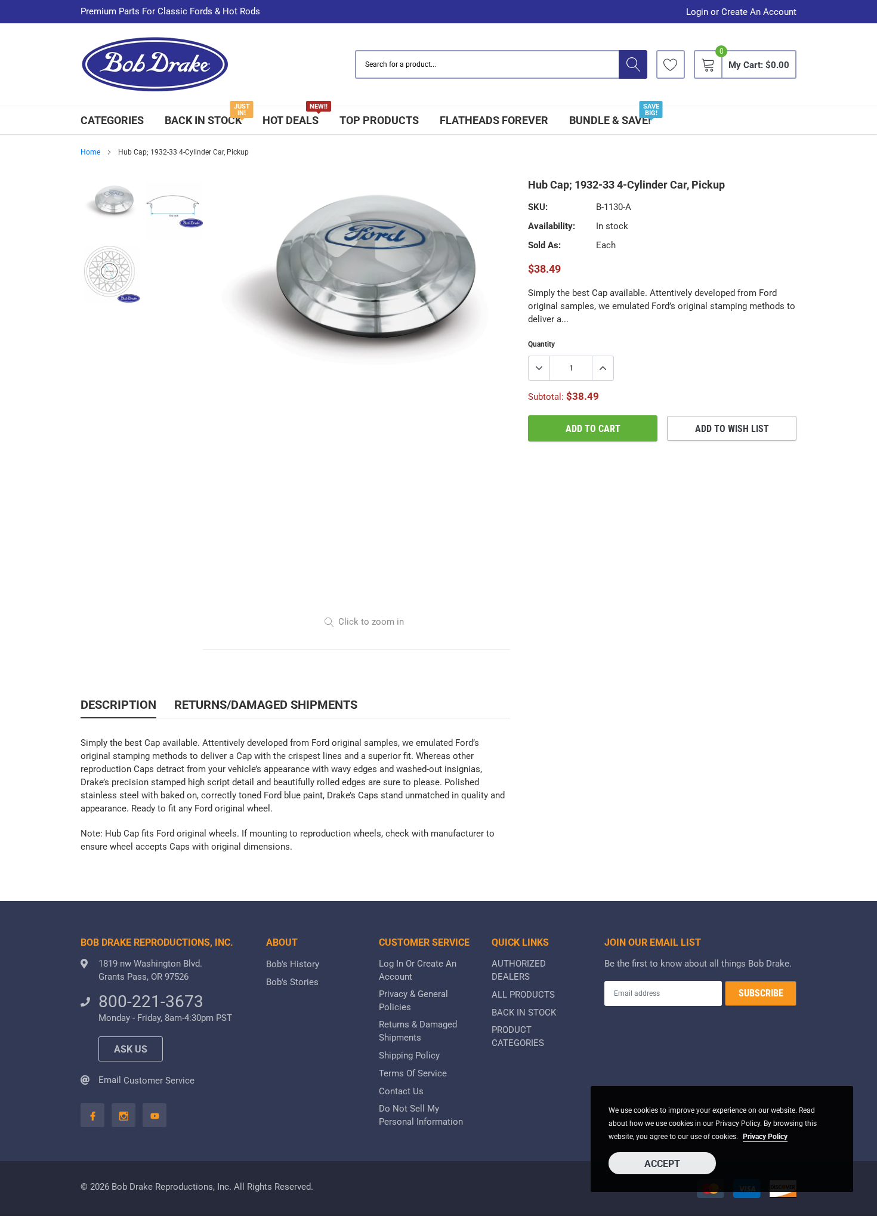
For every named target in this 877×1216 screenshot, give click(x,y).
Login (697, 12)
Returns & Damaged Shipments (418, 1031)
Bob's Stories (292, 982)
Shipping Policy (409, 1055)
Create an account (758, 12)
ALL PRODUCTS (523, 994)
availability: (551, 226)
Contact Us (401, 1091)
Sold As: (544, 245)
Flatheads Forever (494, 120)
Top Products (379, 120)
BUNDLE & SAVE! (610, 120)
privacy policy (765, 1136)
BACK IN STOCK (203, 120)
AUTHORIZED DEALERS (519, 970)
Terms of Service (413, 1073)
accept (662, 1163)
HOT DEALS (291, 120)
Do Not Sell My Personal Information (421, 1115)
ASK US (130, 1049)
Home (90, 152)
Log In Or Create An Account (417, 970)
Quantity (541, 344)
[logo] (155, 64)
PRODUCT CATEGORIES (518, 1036)
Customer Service (158, 1080)
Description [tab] (118, 704)
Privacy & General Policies (413, 1001)
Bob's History (292, 964)
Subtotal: (546, 396)
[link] (670, 64)
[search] (633, 64)
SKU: (538, 207)
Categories (112, 120)
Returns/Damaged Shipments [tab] (265, 704)
